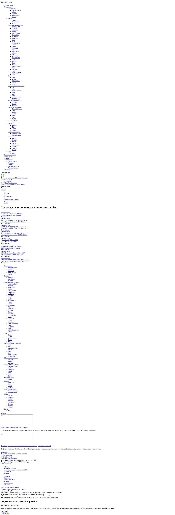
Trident (14, 104)
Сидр (9, 151)
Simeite (14, 128)
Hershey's (14, 112)
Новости (7, 476)
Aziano (14, 12)
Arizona (14, 53)
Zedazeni (14, 28)
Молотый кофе (16, 133)
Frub (13, 87)
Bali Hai (14, 138)
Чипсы (10, 18)
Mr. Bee (14, 17)
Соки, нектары (12, 120)
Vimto (13, 74)
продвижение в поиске (19, 489)
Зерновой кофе (16, 135)
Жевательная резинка (14, 100)
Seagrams (14, 69)
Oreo (13, 117)
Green (13, 63)
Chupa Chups (16, 33)
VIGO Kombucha (17, 72)
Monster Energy (16, 10)
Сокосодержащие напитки (16, 86)
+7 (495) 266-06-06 (6, 179)
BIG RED (15, 56)
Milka (13, 115)
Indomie (14, 130)
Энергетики (11, 8)
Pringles (14, 20)
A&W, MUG (15, 51)
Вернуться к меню (6, 2)
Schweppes (15, 48)
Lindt (13, 110)
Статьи (6, 158)
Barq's (13, 54)
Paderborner (15, 145)
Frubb (13, 77)
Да (2, 511)
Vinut (13, 89)
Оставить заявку (6, 184)
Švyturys (14, 148)
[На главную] (1, 174)
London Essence (16, 66)
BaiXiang (14, 125)
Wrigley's (14, 105)
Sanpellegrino (16, 43)
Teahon (14, 82)
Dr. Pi (13, 41)
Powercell (14, 13)
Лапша (10, 123)
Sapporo (14, 146)
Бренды (6, 466)
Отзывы (10, 164)
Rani (13, 94)
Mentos (14, 31)
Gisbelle (14, 150)
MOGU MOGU (16, 97)
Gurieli (14, 79)
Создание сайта (5, 489)
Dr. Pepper (15, 36)
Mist (13, 68)
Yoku (13, 95)
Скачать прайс (15, 184)
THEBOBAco (16, 81)
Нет (6, 511)
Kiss (13, 153)
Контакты (7, 169)
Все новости (4, 452)
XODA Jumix (16, 99)
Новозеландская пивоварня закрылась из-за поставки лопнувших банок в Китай (26, 446)
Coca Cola (15, 38)
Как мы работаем (13, 166)
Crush (13, 59)
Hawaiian (14, 64)
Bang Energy (15, 15)
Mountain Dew (16, 26)
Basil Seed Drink (17, 91)
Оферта (23, 184)
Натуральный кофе (14, 132)
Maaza (13, 92)
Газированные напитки (15, 25)
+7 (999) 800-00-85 (6, 181)
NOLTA (14, 23)
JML (13, 127)
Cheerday (14, 140)
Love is (14, 46)
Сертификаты (12, 161)
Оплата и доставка (10, 155)
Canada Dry (15, 35)
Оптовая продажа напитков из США (15, 470)
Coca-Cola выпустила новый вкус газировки (14, 427)
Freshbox (14, 102)
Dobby (14, 118)
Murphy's (14, 143)
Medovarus (15, 30)
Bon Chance (15, 22)
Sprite (13, 71)
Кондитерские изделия (15, 107)
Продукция (7, 7)
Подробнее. (54, 497)
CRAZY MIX (16, 58)
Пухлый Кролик (17, 109)
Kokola (14, 114)
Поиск (3, 188)
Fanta (13, 40)
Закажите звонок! (21, 178)
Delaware (14, 61)
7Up (13, 49)
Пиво (9, 137)
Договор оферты (13, 168)
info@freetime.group (11, 183)
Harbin (14, 141)
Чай (9, 76)
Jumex (13, 122)
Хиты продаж (8, 5)
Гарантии (11, 163)
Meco (13, 84)
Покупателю (8, 156)
